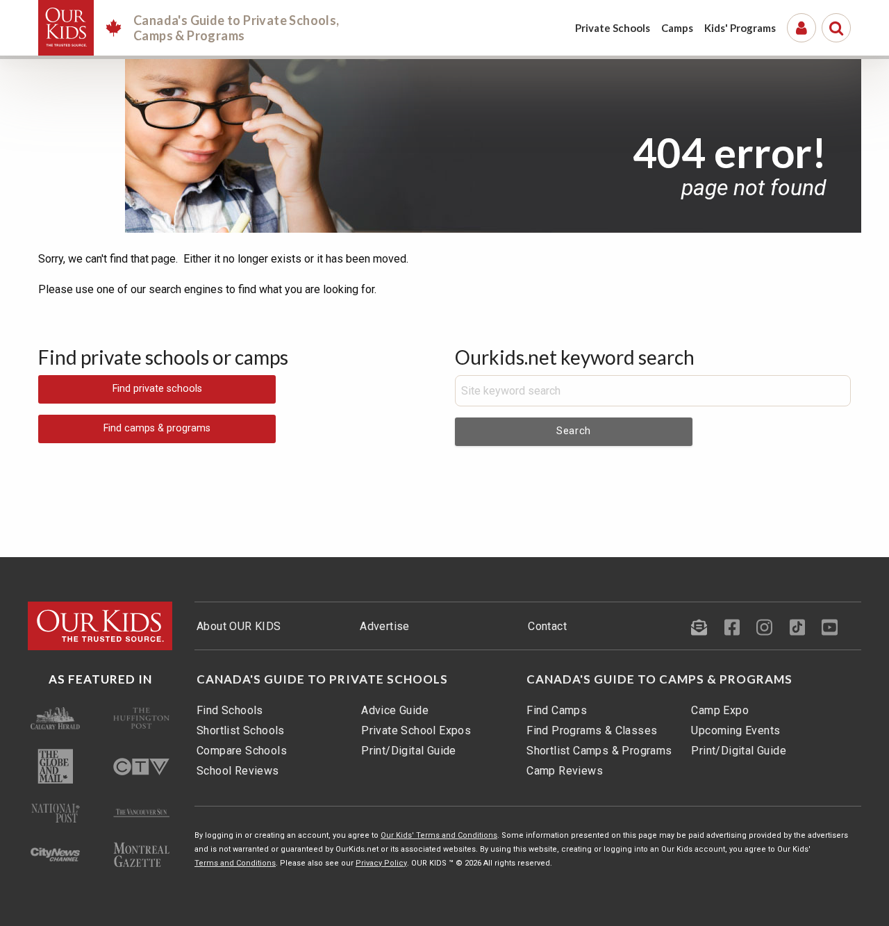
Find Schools (230, 710)
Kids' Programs (740, 28)
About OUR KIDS (239, 626)
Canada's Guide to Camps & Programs (659, 679)
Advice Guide (395, 710)
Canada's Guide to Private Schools (322, 679)
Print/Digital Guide (408, 750)
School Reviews (238, 770)
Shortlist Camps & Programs (599, 750)
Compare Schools (242, 750)
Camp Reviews (564, 770)
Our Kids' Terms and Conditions (439, 835)
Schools (612, 28)
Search (573, 431)
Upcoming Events (735, 730)
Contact (547, 626)
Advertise (385, 626)
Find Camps (556, 710)
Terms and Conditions (235, 863)
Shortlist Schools (241, 730)
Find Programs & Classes (591, 730)
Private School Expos (416, 730)
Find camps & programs (156, 428)
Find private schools (157, 389)
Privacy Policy (381, 863)
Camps (677, 28)
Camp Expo (720, 710)
